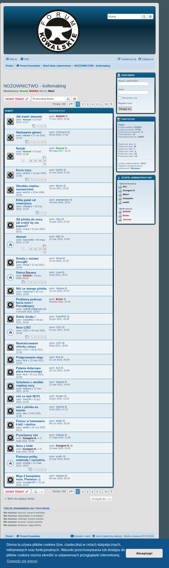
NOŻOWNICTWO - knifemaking (35, 85)
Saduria (60, 288)
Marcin (43, 91)
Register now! (125, 103)
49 (45, 252)
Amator (60, 396)
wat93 (126, 202)
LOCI (26, 330)
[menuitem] (24, 59)
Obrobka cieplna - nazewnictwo (28, 187)
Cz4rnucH (61, 132)
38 (31, 160)
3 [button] (87, 104)
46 (35, 249)
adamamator (62, 199)
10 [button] (105, 104)
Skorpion (135, 168)
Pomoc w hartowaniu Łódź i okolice (30, 422)
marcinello (28, 239)
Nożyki (20, 148)
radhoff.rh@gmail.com (34, 309)
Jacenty (127, 219)
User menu (127, 75)
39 (35, 160)
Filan (58, 219)
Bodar (59, 299)
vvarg (26, 229)
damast (21, 236)
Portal (9, 65)
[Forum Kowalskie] (65, 30)
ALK (25, 360)
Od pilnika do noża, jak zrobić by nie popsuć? (29, 223)
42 (45, 163)
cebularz (27, 206)
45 (31, 249)
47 (40, 249)
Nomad (24, 91)
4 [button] (92, 104)
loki (24, 413)
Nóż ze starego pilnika (31, 288)
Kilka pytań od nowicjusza (26, 201)
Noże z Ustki (24, 446)
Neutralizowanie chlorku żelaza (27, 345)
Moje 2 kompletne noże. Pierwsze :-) (28, 477)
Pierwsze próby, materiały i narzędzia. (30, 458)
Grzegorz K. (30, 438)
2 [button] (82, 104)
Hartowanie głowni (28, 132)
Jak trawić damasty (29, 116)
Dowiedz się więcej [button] (22, 561)
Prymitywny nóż (27, 435)
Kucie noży (23, 170)
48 (45, 249)
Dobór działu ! (25, 316)
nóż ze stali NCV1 (28, 396)
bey (125, 186)
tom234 (27, 399)
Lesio (59, 272)
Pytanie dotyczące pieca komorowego (29, 370)
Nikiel (51, 91)
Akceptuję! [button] (144, 553)
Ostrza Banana (26, 272)
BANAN (33, 91)
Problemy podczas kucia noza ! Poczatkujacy (29, 303)
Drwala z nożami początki (27, 260)
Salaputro (128, 198)
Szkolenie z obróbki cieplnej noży (29, 384)
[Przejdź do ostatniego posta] (66, 116)
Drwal (26, 264)
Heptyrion (28, 291)
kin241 (26, 173)
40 (40, 160)
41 (45, 160)
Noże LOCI (23, 327)
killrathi (26, 135)
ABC (58, 236)
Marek (59, 185)
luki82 (26, 427)
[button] (70, 104)
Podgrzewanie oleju (29, 357)
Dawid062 (28, 319)
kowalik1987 (29, 482)
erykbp (26, 463)
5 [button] (97, 104)
